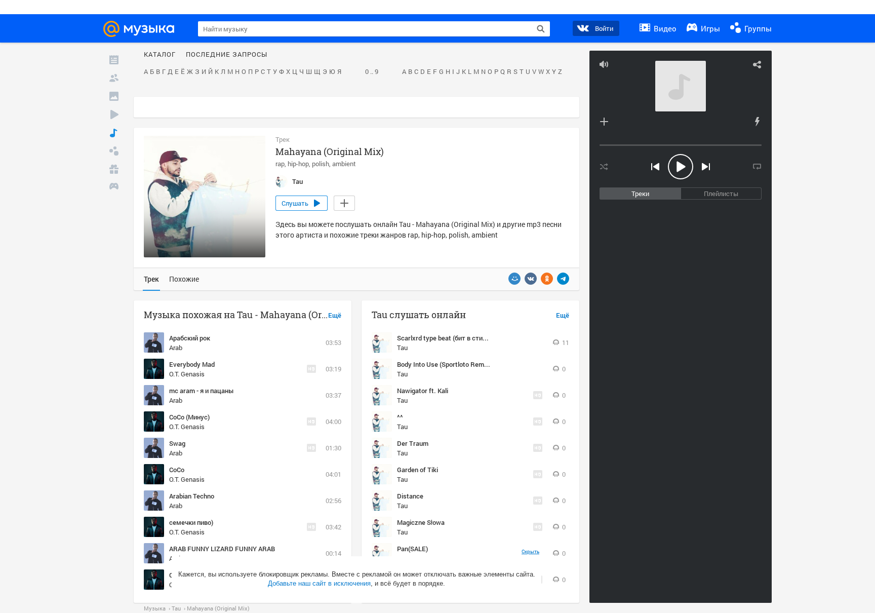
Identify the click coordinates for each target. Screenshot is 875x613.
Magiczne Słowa (421, 522)
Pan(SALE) (412, 548)
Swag (177, 443)
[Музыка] (114, 133)
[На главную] (143, 29)
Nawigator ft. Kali (422, 390)
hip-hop (298, 163)
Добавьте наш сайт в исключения (319, 583)
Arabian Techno (191, 496)
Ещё (334, 316)
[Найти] (541, 28)
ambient (344, 163)
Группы (757, 28)
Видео (664, 28)
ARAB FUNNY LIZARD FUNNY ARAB (222, 548)
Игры (709, 28)
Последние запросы (226, 55)
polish (320, 163)
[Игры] (114, 187)
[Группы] (114, 151)
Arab (175, 347)
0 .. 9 (371, 72)
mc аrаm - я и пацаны (201, 390)
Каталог (160, 55)
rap (280, 163)
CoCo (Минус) (189, 417)
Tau (402, 347)
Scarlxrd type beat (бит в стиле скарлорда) (461, 337)
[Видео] (114, 114)
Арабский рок (189, 337)
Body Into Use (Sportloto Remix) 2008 (452, 364)
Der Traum (412, 443)
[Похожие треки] (757, 121)
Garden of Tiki (417, 469)
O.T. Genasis (187, 373)
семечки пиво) (191, 522)
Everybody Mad (192, 364)
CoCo (176, 469)
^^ (400, 417)
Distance (410, 496)
